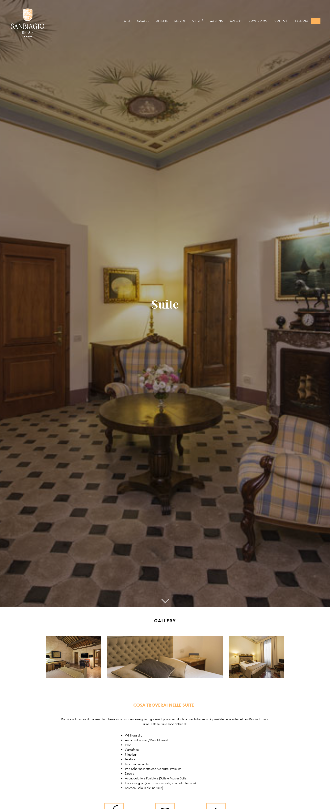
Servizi (179, 21)
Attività (198, 21)
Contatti (281, 21)
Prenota (301, 21)
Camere (143, 21)
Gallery (236, 21)
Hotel (126, 21)
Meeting (217, 21)
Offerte (162, 21)
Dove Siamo (258, 21)
